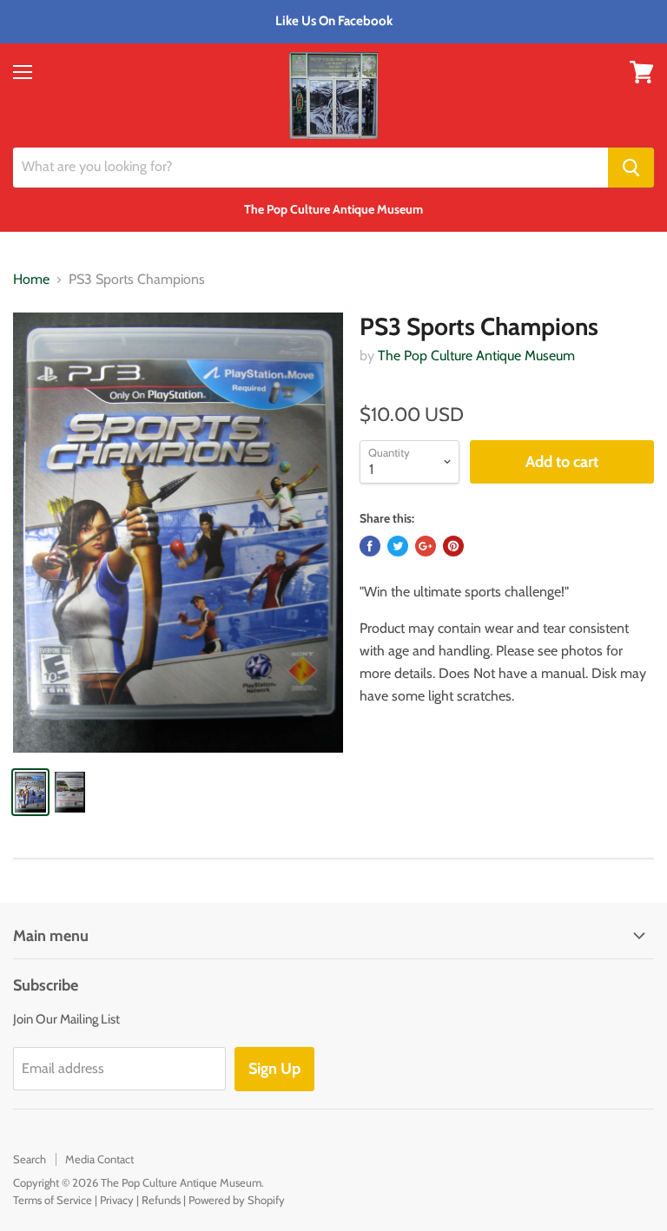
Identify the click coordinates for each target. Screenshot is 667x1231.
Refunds (161, 1200)
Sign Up (274, 1068)
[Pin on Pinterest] (453, 546)
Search (29, 1159)
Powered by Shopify (236, 1200)
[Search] (631, 168)
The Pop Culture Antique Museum (476, 355)
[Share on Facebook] (370, 546)
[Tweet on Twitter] (397, 546)
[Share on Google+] (425, 546)
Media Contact (99, 1159)
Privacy (117, 1200)
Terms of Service (52, 1200)
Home (31, 279)
